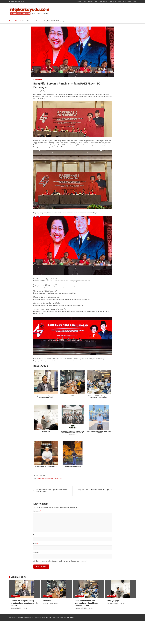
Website (36, 552)
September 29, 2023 (81, 608)
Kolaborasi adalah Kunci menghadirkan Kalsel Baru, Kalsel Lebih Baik (86, 603)
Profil (84, 1)
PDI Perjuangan (42, 478)
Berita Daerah (103, 1)
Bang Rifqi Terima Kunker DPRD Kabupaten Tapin (93, 490)
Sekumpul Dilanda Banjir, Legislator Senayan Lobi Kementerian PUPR (51, 491)
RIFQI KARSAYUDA (27, 617)
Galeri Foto (121, 1)
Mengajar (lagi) (113, 600)
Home (79, 1)
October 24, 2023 (16, 608)
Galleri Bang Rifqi (18, 577)
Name (35, 535)
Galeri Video (112, 1)
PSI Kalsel (47, 600)
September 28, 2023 (113, 603)
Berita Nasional (92, 1)
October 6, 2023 (48, 603)
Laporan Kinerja (131, 1)
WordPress (70, 617)
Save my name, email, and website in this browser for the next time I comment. (61, 561)
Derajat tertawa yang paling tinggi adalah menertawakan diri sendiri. (24, 603)
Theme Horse (46, 617)
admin (47, 91)
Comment (37, 511)
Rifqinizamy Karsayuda (54, 478)
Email (35, 544)
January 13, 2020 (38, 91)
